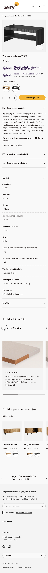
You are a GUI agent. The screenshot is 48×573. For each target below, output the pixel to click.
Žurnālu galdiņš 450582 (23, 16)
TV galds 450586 (9, 444)
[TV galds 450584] (33, 431)
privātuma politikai (24, 512)
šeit (20, 145)
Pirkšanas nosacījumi (24, 567)
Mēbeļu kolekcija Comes (12, 294)
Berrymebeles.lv (7, 16)
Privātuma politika (8, 567)
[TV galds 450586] (12, 431)
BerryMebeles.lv (13, 563)
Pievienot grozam (32, 98)
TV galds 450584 (31, 444)
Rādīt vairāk (7, 416)
